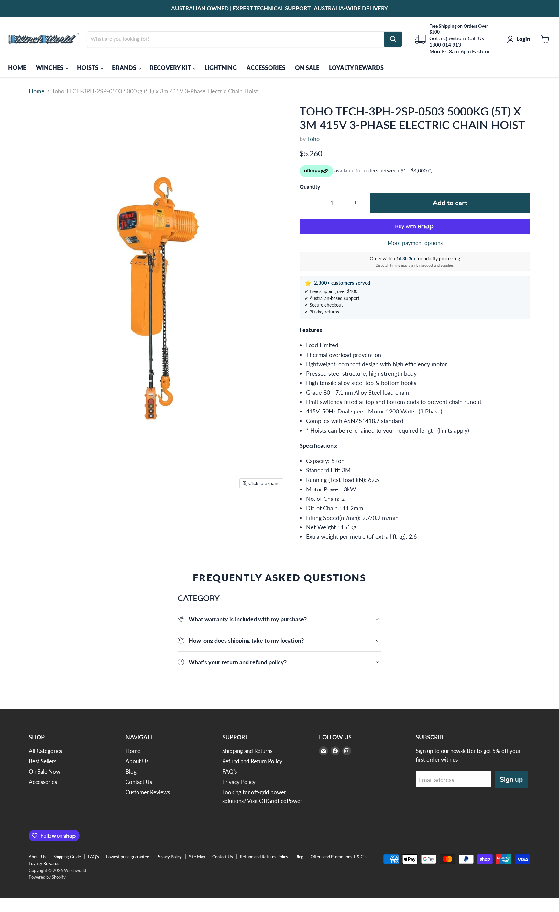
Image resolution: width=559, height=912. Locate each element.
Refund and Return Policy (252, 761)
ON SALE (307, 67)
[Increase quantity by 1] (355, 203)
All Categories (45, 750)
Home (37, 91)
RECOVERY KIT (171, 67)
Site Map (197, 856)
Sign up (511, 779)
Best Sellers (42, 761)
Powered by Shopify (47, 877)
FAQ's (229, 771)
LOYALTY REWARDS (356, 67)
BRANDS (124, 67)
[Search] (393, 39)
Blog (131, 771)
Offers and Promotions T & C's (339, 856)
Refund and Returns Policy (264, 856)
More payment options (415, 243)
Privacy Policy (239, 781)
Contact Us (139, 781)
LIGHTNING (220, 67)
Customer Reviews (148, 792)
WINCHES (50, 67)
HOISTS (88, 67)
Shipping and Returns (247, 750)
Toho (313, 138)
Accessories (43, 781)
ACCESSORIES (266, 67)
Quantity (310, 187)
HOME (17, 67)
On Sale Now (44, 771)
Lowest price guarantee (127, 856)
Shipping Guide (67, 856)
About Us (137, 761)
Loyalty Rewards (44, 863)
